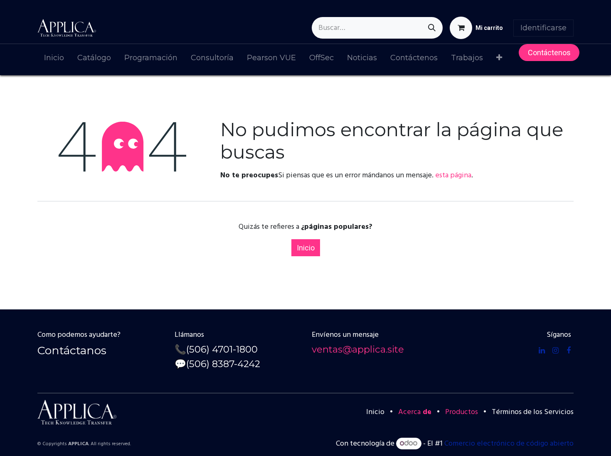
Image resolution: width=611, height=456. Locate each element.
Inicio (306, 247)
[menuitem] (54, 60)
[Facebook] (568, 350)
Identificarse (543, 27)
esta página (453, 175)
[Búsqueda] (432, 28)
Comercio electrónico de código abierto (509, 444)
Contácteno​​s (549, 52)
